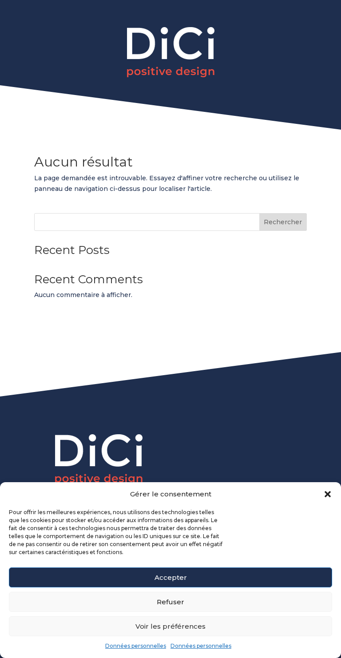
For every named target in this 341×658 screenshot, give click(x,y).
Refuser (170, 602)
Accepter (171, 577)
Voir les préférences (170, 626)
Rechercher (283, 222)
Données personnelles (135, 645)
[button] (327, 494)
